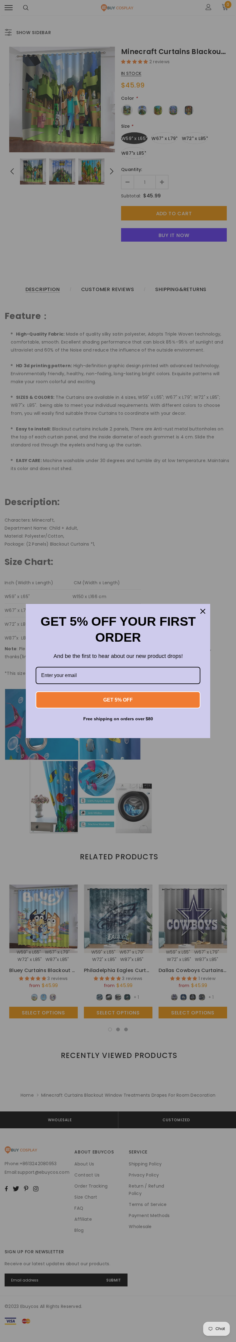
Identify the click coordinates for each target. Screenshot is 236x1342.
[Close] (202, 611)
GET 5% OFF (118, 699)
